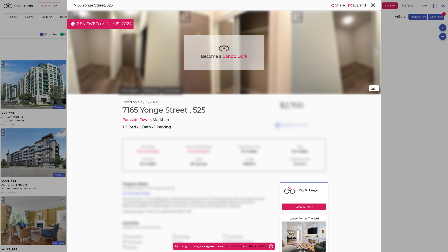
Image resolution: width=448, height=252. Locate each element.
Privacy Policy (259, 246)
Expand (359, 5)
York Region (130, 91)
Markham (151, 91)
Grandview (172, 91)
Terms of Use (233, 246)
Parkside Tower (136, 119)
